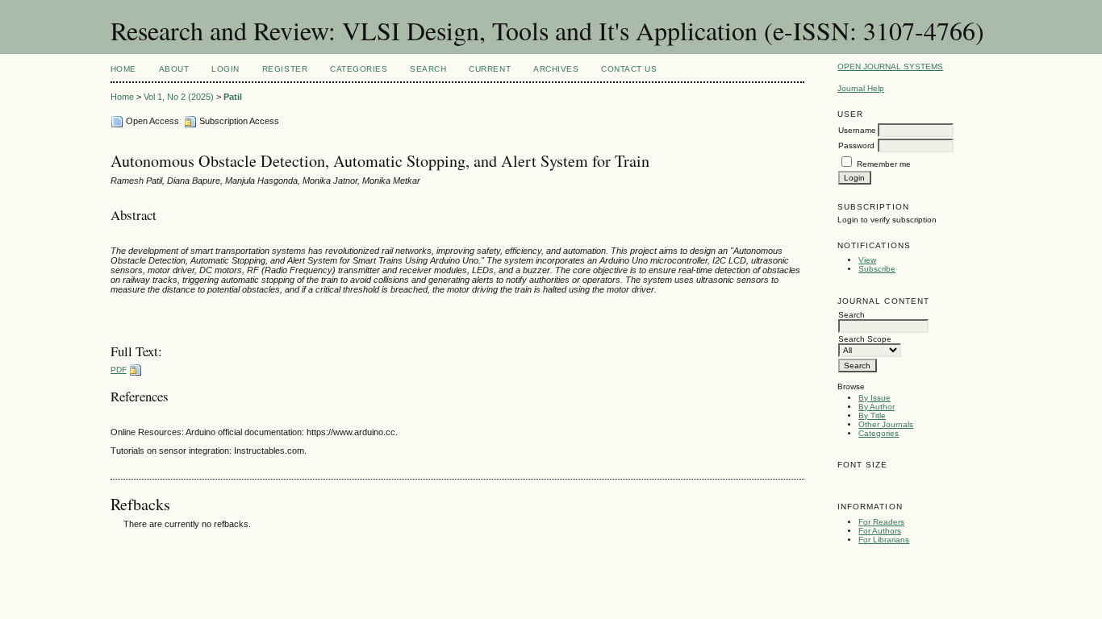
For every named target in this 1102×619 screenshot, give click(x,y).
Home (123, 68)
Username (857, 130)
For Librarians (883, 539)
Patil (232, 97)
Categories (878, 433)
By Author (876, 406)
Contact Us (629, 68)
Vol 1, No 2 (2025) (179, 97)
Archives (555, 68)
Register (284, 68)
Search (428, 68)
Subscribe (876, 268)
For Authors (879, 530)
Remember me (884, 164)
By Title (872, 415)
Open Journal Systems (890, 66)
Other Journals (885, 424)
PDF (119, 369)
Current (490, 68)
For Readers (881, 521)
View (867, 259)
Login (225, 68)
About (174, 68)
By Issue (874, 397)
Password (856, 145)
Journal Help (860, 88)
